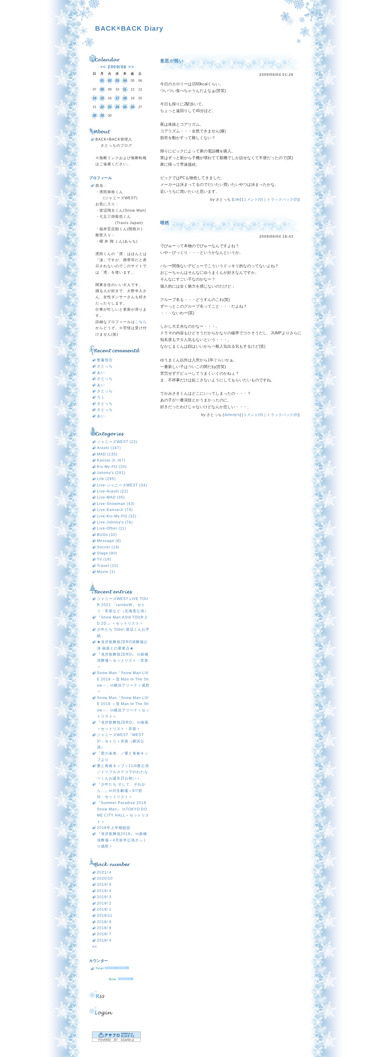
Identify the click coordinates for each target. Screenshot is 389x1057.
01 (102, 80)
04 (125, 80)
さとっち (105, 366)
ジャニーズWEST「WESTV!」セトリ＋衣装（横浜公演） (120, 741)
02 (110, 80)
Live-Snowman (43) (116, 504)
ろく (101, 397)
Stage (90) (107, 553)
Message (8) (109, 541)
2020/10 (105, 878)
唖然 (165, 222)
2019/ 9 (104, 884)
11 (124, 89)
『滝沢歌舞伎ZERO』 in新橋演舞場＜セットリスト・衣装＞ (123, 660)
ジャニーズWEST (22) (117, 442)
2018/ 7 (104, 934)
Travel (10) (107, 566)
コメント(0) (253, 199)
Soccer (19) (108, 547)
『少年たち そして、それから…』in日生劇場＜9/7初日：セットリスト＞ (121, 790)
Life (236, 199)
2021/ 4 (104, 872)
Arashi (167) (109, 448)
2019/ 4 (104, 891)
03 (117, 80)
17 (117, 98)
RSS (119, 994)
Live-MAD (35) (111, 497)
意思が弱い (172, 60)
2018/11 (104, 915)
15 (102, 98)
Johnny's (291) (111, 473)
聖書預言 (105, 360)
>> (131, 66)
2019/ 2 (104, 903)
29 (102, 115)
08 (102, 89)
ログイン (119, 1011)
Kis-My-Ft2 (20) (112, 467)
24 (117, 107)
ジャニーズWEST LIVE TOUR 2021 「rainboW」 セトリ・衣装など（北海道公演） (122, 605)
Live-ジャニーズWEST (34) (122, 485)
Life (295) (106, 479)
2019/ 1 (104, 909)
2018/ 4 (104, 940)
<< (103, 66)
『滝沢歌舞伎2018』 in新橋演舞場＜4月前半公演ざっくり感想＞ (122, 840)
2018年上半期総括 (113, 828)
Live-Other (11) (111, 528)
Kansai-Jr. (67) (111, 460)
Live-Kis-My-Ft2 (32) (116, 516)
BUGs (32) (107, 535)
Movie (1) (106, 572)
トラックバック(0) (282, 199)
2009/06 (117, 66)
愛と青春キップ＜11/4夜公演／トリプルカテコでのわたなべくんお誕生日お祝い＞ (123, 772)
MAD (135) (107, 454)
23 (110, 107)
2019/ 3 (104, 897)
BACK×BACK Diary (129, 28)
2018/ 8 (104, 928)
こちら (141, 322)
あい (101, 372)
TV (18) (104, 559)
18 (125, 98)
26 (132, 107)
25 (125, 107)
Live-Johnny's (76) (115, 522)
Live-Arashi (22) (112, 491)
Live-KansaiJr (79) (115, 510)
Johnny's (232, 415)
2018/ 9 (104, 922)
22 (102, 107)
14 (94, 98)
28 (94, 115)
